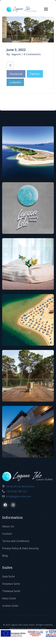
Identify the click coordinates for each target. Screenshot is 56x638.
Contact (7, 533)
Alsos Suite (9, 598)
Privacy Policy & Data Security (20, 548)
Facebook (16, 74)
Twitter (35, 74)
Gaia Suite (8, 576)
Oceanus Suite (11, 583)
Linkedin (15, 82)
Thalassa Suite (11, 591)
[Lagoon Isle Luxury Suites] (21, 9)
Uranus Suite (10, 605)
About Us (8, 526)
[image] (28, 152)
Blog (5, 555)
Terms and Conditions (15, 541)
